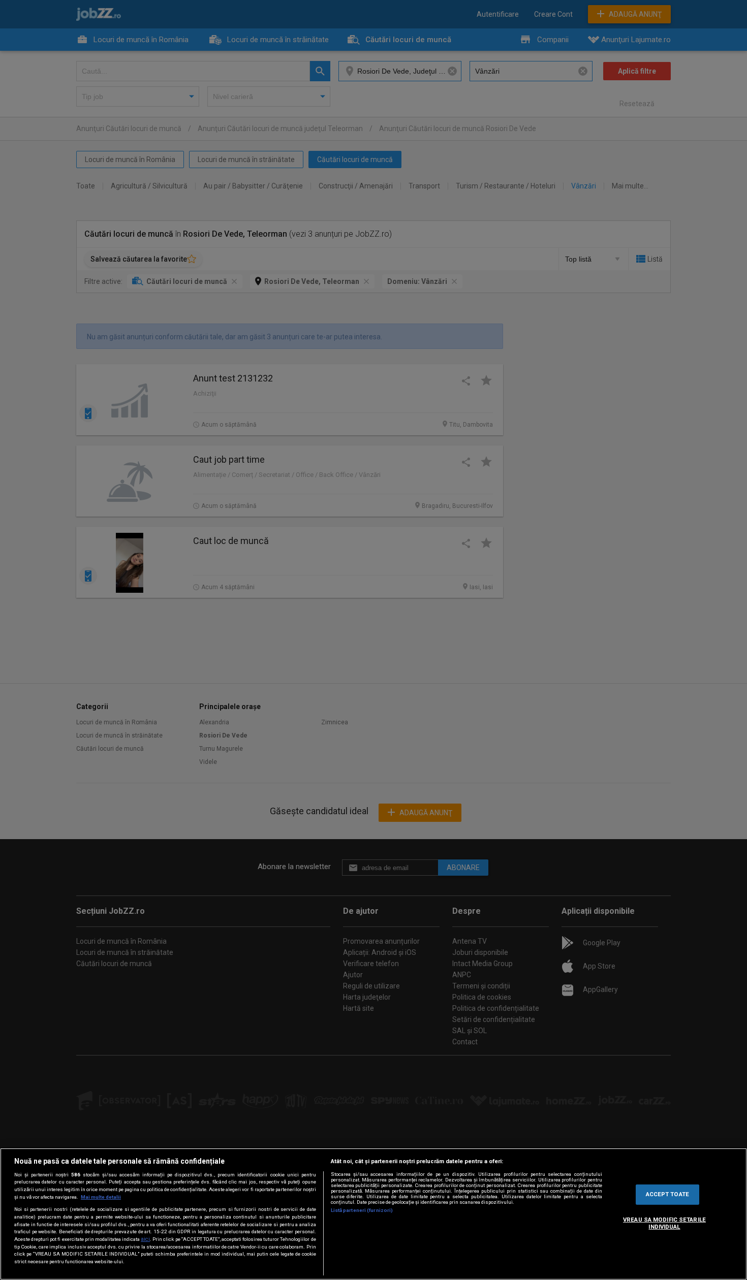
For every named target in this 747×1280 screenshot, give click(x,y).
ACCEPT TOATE (667, 1194)
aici (145, 1239)
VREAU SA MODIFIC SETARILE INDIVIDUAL (664, 1223)
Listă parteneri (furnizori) (362, 1210)
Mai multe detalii (101, 1197)
